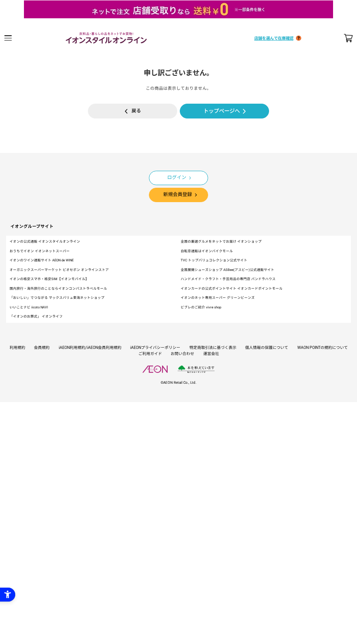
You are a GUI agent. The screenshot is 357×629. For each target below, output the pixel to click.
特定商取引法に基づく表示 (212, 347)
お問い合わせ (182, 354)
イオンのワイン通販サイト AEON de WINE (42, 260)
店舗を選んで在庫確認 (273, 38)
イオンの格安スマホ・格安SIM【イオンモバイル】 (49, 279)
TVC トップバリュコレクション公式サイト (214, 260)
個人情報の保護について (266, 347)
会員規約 (42, 347)
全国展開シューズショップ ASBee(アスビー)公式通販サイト (227, 270)
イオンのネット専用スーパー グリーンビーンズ (218, 298)
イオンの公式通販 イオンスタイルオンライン (45, 241)
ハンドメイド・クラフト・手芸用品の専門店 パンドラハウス (228, 279)
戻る (136, 111)
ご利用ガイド (150, 354)
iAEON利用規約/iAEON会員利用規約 (90, 347)
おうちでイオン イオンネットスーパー (40, 251)
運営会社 (211, 354)
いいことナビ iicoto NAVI (29, 307)
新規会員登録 (177, 194)
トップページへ (221, 111)
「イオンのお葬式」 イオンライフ (36, 316)
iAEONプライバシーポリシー (155, 347)
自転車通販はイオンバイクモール (207, 251)
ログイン (176, 177)
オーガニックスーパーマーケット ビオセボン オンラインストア (59, 270)
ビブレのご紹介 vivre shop (201, 307)
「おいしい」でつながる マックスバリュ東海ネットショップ (57, 298)
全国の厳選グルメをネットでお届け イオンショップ (221, 241)
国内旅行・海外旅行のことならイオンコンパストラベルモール (58, 289)
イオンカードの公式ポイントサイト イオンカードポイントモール (232, 289)
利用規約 (17, 347)
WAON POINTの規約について (322, 347)
